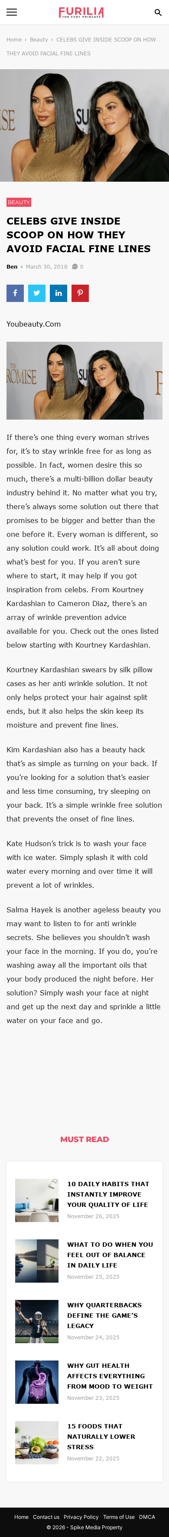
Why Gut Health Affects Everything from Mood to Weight (110, 1376)
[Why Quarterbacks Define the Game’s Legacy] (36, 1320)
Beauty (39, 39)
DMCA (147, 1517)
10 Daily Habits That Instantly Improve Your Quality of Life (108, 1194)
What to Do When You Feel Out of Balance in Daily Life (110, 1255)
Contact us (46, 1517)
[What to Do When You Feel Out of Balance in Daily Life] (36, 1260)
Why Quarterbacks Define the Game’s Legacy (104, 1315)
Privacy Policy (81, 1517)
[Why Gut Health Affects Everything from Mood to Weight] (36, 1381)
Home (14, 39)
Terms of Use (119, 1517)
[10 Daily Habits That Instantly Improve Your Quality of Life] (36, 1199)
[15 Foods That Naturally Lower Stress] (36, 1442)
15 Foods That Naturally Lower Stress (101, 1436)
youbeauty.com (33, 324)
